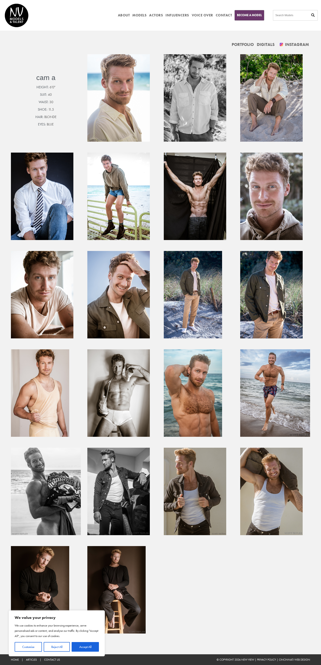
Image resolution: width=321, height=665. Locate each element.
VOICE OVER (202, 15)
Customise (28, 647)
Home (15, 660)
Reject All (56, 647)
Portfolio (243, 44)
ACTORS (156, 15)
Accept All (85, 647)
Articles (31, 660)
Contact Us (52, 660)
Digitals (265, 44)
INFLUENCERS (177, 15)
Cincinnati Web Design (294, 660)
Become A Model (249, 15)
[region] (57, 633)
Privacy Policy (266, 660)
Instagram (296, 44)
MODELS (139, 15)
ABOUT (124, 15)
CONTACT (224, 15)
